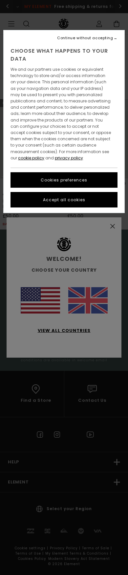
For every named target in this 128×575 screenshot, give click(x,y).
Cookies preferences (64, 180)
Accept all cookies (64, 200)
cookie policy (31, 158)
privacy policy (69, 158)
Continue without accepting (85, 38)
